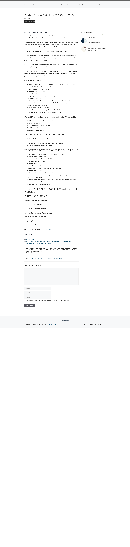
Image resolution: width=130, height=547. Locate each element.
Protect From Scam (81, 4)
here (50, 229)
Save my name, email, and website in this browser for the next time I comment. (48, 300)
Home (25, 32)
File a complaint (70, 4)
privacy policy (53, 324)
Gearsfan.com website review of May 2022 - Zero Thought (46, 258)
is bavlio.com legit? (66, 241)
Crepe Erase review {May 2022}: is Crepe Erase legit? (39, 243)
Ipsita (25, 18)
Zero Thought (29, 5)
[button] (104, 5)
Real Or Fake (32, 21)
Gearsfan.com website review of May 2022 (36, 245)
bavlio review (33, 241)
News (90, 4)
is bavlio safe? (46, 241)
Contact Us (98, 4)
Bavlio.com (39, 241)
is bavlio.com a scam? (55, 241)
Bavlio (27, 241)
